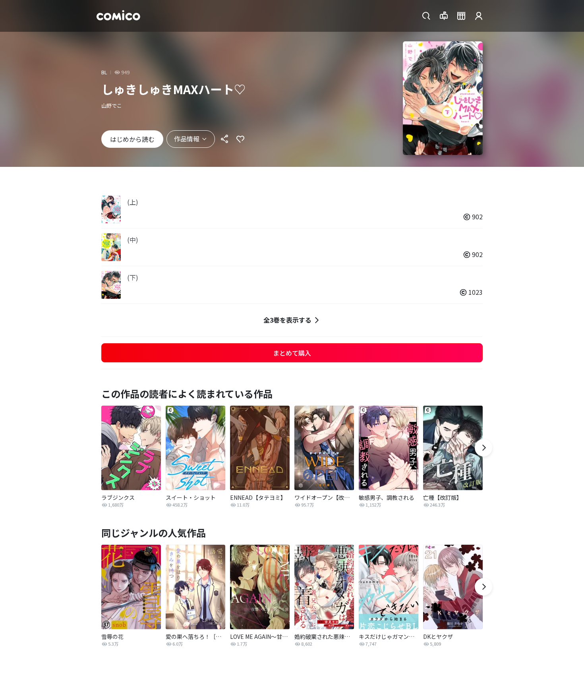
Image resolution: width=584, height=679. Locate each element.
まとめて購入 (292, 353)
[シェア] (224, 139)
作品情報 (186, 138)
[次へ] (483, 448)
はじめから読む (132, 139)
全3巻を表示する (287, 320)
